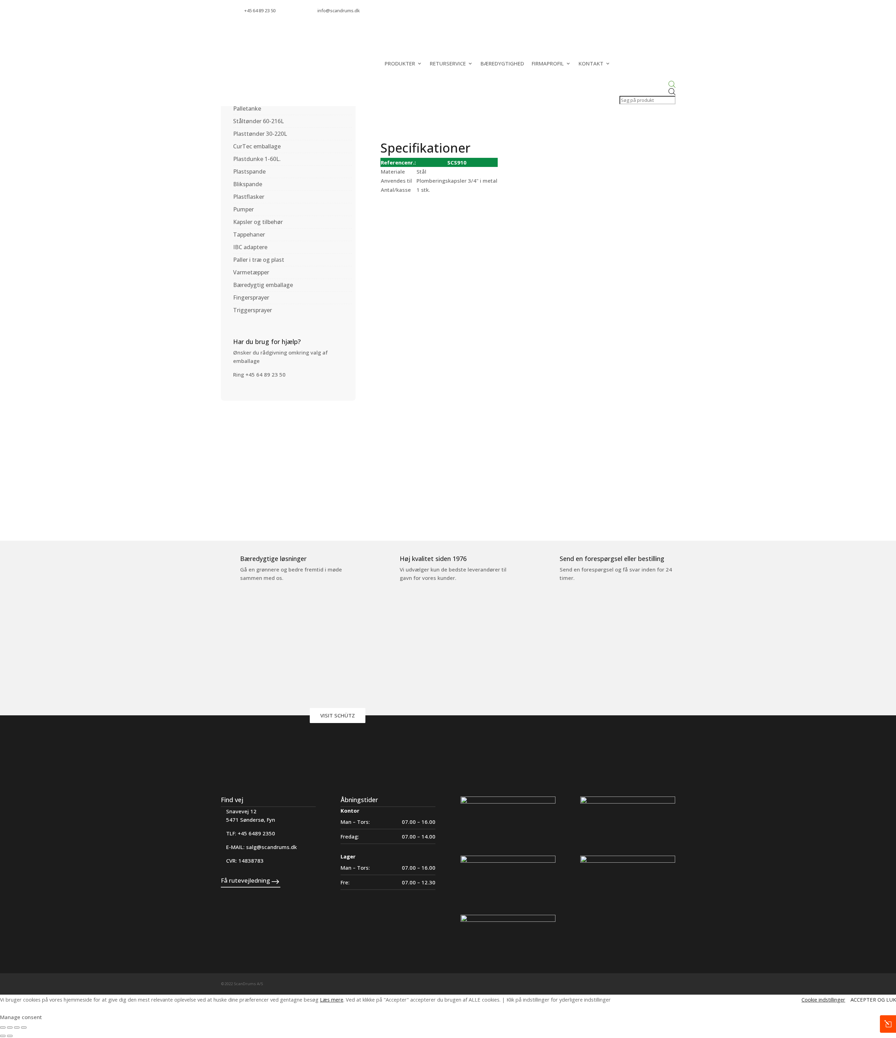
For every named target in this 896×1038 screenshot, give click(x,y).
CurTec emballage (257, 146)
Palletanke (247, 108)
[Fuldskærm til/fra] (10, 1027)
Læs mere (331, 999)
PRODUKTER (400, 63)
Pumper (243, 209)
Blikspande (247, 184)
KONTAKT (591, 63)
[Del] (17, 1027)
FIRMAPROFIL (548, 63)
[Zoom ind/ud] (3, 1027)
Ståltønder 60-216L (258, 121)
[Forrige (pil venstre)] (3, 1036)
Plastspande (249, 171)
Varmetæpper (251, 272)
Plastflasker (248, 197)
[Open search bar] (647, 84)
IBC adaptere (250, 247)
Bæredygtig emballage (263, 285)
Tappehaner (249, 234)
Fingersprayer (251, 297)
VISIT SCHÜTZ (337, 715)
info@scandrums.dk (338, 10)
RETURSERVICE (448, 63)
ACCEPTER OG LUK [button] (873, 999)
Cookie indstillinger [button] (823, 999)
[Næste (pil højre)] (10, 1036)
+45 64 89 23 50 (259, 10)
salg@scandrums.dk (271, 846)
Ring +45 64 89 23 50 (259, 374)
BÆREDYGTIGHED (502, 63)
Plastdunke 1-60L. (257, 159)
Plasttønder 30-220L (260, 134)
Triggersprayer (252, 310)
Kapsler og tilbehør (258, 222)
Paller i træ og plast (258, 260)
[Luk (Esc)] (24, 1027)
